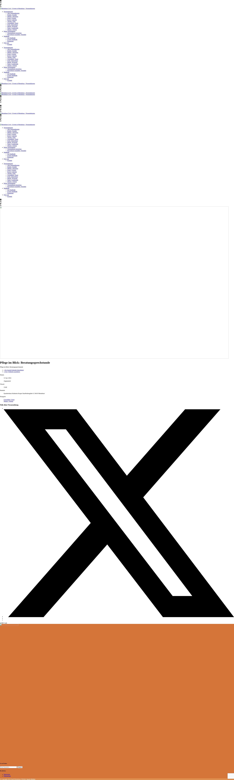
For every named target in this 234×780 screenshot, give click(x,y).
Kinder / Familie (12, 15)
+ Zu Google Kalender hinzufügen (14, 370)
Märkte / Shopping (12, 16)
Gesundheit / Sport (12, 23)
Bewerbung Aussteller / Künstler (16, 34)
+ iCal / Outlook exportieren (12, 372)
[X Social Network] (119, 616)
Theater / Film (11, 21)
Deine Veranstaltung (9, 31)
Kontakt (9, 44)
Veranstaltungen (8, 11)
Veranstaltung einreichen (14, 33)
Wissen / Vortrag (12, 29)
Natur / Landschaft (12, 28)
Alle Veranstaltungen (13, 13)
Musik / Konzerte (12, 26)
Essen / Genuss (11, 18)
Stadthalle (6, 36)
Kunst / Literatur (12, 20)
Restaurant (10, 41)
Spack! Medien (31, 779)
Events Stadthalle (12, 39)
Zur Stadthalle (11, 38)
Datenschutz (7, 776)
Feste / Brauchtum (12, 25)
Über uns (6, 43)
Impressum (7, 774)
